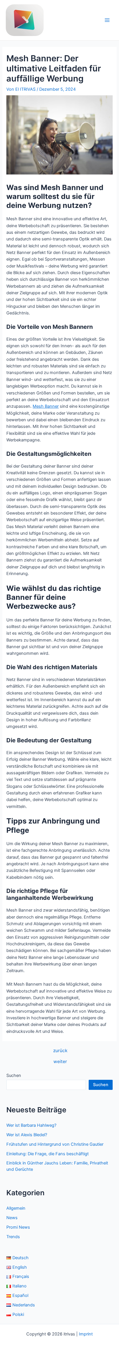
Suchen (13, 1075)
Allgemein (15, 1208)
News (12, 1217)
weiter (60, 1061)
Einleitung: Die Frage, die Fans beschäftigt (47, 1153)
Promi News (18, 1227)
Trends (13, 1236)
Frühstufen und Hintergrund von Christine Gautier (54, 1144)
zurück (60, 1050)
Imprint (86, 1334)
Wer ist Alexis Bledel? (26, 1134)
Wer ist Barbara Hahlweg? (31, 1125)
